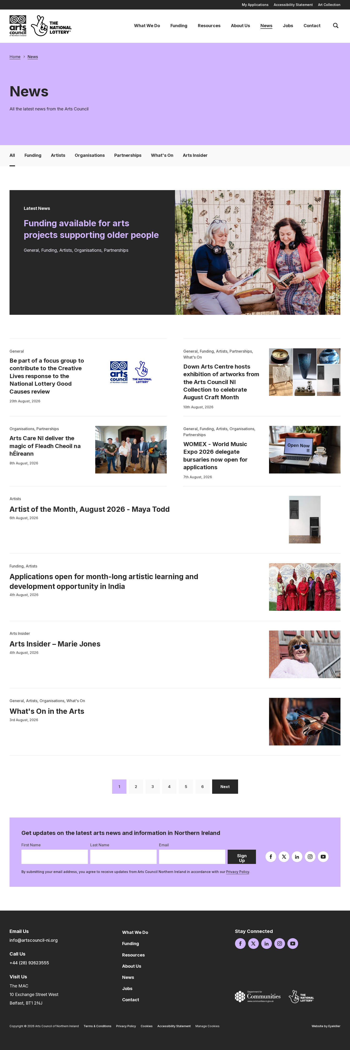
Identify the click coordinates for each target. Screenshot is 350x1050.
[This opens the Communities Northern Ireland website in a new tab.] (257, 996)
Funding (178, 26)
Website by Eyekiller (326, 1026)
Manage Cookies (207, 1026)
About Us (240, 26)
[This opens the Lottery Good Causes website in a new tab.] (301, 996)
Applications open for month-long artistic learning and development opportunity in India (104, 581)
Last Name (99, 845)
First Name (31, 845)
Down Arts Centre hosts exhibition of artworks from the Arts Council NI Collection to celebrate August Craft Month (221, 382)
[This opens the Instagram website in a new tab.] (310, 856)
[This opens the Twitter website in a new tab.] (284, 856)
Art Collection (329, 5)
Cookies (147, 1026)
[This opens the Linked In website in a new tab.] (297, 856)
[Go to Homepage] (18, 25)
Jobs (288, 26)
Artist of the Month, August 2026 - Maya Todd (90, 509)
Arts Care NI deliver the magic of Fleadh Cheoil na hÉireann (45, 446)
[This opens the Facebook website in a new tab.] (270, 856)
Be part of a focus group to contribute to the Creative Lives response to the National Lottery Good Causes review (47, 376)
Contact (312, 26)
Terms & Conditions (97, 1026)
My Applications (255, 5)
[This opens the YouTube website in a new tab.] (323, 856)
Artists (58, 155)
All (12, 155)
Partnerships (127, 155)
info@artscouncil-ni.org (34, 940)
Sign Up (246, 858)
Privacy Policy (237, 872)
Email (164, 845)
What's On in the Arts (47, 711)
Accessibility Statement (293, 5)
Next (229, 786)
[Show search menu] (335, 25)
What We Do (147, 26)
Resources (209, 26)
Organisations (90, 155)
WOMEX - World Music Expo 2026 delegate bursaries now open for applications (215, 456)
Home (15, 57)
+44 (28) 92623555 (29, 962)
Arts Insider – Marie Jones (55, 644)
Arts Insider (195, 155)
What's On (162, 155)
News (266, 26)
